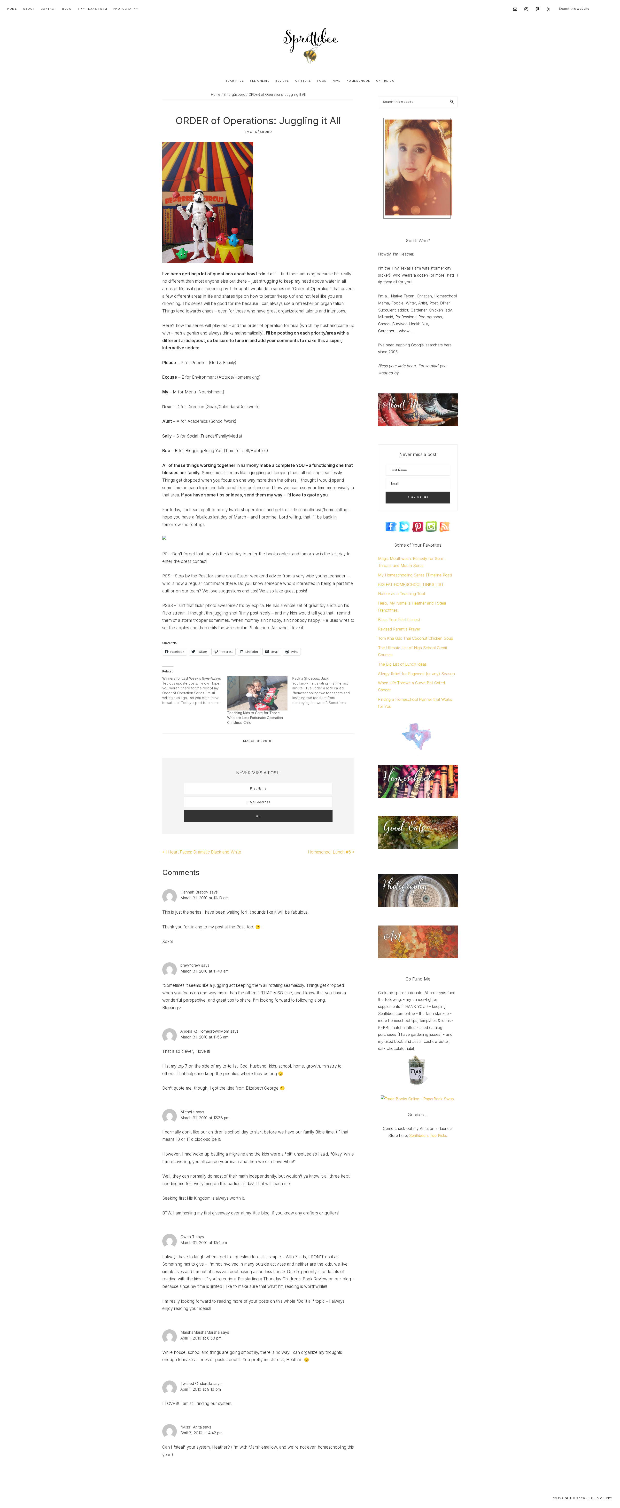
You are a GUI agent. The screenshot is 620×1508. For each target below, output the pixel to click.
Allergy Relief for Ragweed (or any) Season (416, 673)
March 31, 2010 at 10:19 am (204, 897)
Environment (204, 377)
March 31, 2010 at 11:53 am (204, 1037)
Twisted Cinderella (196, 1383)
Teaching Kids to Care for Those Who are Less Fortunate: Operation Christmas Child (255, 718)
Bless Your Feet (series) (399, 619)
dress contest (193, 561)
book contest (278, 553)
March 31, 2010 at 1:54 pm (203, 1242)
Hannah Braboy (194, 892)
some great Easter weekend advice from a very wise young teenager (280, 576)
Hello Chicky (600, 1498)
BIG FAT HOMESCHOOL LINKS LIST (411, 584)
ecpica (257, 605)
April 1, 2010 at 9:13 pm (200, 1389)
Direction (195, 406)
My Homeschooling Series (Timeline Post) (415, 575)
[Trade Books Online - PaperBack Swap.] (418, 1098)
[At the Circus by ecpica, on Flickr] (207, 145)
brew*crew (190, 965)
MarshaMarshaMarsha (200, 1332)
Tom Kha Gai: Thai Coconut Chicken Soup (415, 638)
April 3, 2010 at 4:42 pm (201, 1432)
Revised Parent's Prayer (399, 629)
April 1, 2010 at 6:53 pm (201, 1338)
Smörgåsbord (258, 132)
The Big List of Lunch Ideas (402, 664)
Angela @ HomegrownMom (204, 1031)
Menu (190, 392)
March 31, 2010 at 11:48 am (204, 971)
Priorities (199, 362)
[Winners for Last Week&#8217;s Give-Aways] (194, 690)
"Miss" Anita (191, 1427)
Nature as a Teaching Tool (401, 593)
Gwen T (187, 1236)
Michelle (187, 1111)
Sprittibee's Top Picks (428, 1135)
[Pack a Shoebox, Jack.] (324, 690)
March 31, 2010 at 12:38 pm (204, 1117)
